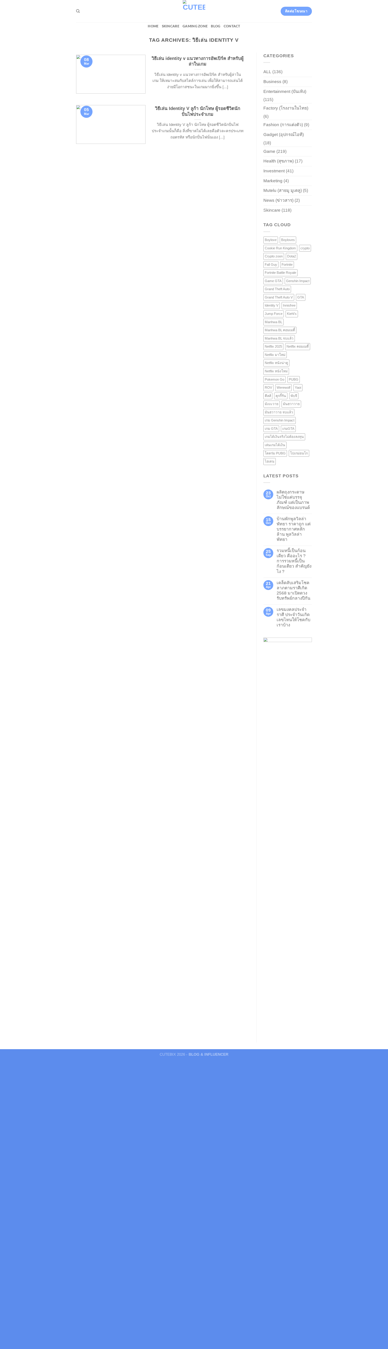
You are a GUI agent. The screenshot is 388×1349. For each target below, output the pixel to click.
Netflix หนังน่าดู (276, 363)
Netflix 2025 (273, 346)
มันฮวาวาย (291, 404)
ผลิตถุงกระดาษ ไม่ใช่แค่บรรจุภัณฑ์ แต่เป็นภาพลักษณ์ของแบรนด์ (293, 500)
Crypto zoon (274, 256)
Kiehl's (292, 314)
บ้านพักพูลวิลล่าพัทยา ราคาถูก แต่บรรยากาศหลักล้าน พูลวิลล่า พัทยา (294, 529)
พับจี (294, 396)
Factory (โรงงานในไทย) (285, 108)
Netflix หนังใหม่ (276, 371)
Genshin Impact (297, 281)
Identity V (271, 305)
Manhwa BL (273, 322)
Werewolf (283, 387)
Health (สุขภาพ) (278, 161)
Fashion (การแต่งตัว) (283, 124)
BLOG (215, 26)
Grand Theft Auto (277, 289)
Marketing (272, 180)
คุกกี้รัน (281, 396)
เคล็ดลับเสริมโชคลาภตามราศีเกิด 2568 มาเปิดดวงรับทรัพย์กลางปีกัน (293, 590)
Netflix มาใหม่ (275, 355)
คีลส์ (268, 396)
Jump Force (273, 314)
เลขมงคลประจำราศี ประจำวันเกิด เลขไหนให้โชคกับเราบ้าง (293, 617)
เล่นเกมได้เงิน (275, 445)
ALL (267, 71)
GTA (300, 297)
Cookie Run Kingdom (280, 248)
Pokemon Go (274, 379)
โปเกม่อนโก (299, 453)
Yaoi (298, 387)
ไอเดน (269, 461)
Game (269, 151)
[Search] (78, 11)
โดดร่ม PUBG (275, 453)
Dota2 (291, 256)
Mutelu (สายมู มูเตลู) (282, 190)
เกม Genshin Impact (279, 420)
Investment (274, 171)
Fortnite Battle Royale (280, 272)
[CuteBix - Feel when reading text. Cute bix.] (194, 11)
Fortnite (287, 264)
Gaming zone (195, 26)
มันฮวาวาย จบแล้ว (279, 412)
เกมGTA (288, 428)
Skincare (170, 26)
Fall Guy (271, 264)
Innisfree (289, 305)
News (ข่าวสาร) (278, 200)
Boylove (271, 240)
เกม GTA (271, 428)
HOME (153, 26)
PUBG (293, 379)
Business (272, 81)
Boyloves (288, 240)
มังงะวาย (271, 404)
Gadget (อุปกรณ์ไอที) (283, 134)
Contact (232, 26)
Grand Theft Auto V (279, 297)
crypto (305, 248)
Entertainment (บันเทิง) (284, 91)
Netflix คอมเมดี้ (298, 346)
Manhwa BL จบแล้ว (279, 338)
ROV (268, 387)
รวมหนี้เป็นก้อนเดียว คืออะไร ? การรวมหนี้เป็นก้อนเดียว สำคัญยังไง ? (294, 561)
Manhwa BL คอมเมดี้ (280, 330)
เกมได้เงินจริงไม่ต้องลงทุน (284, 437)
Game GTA (273, 281)
